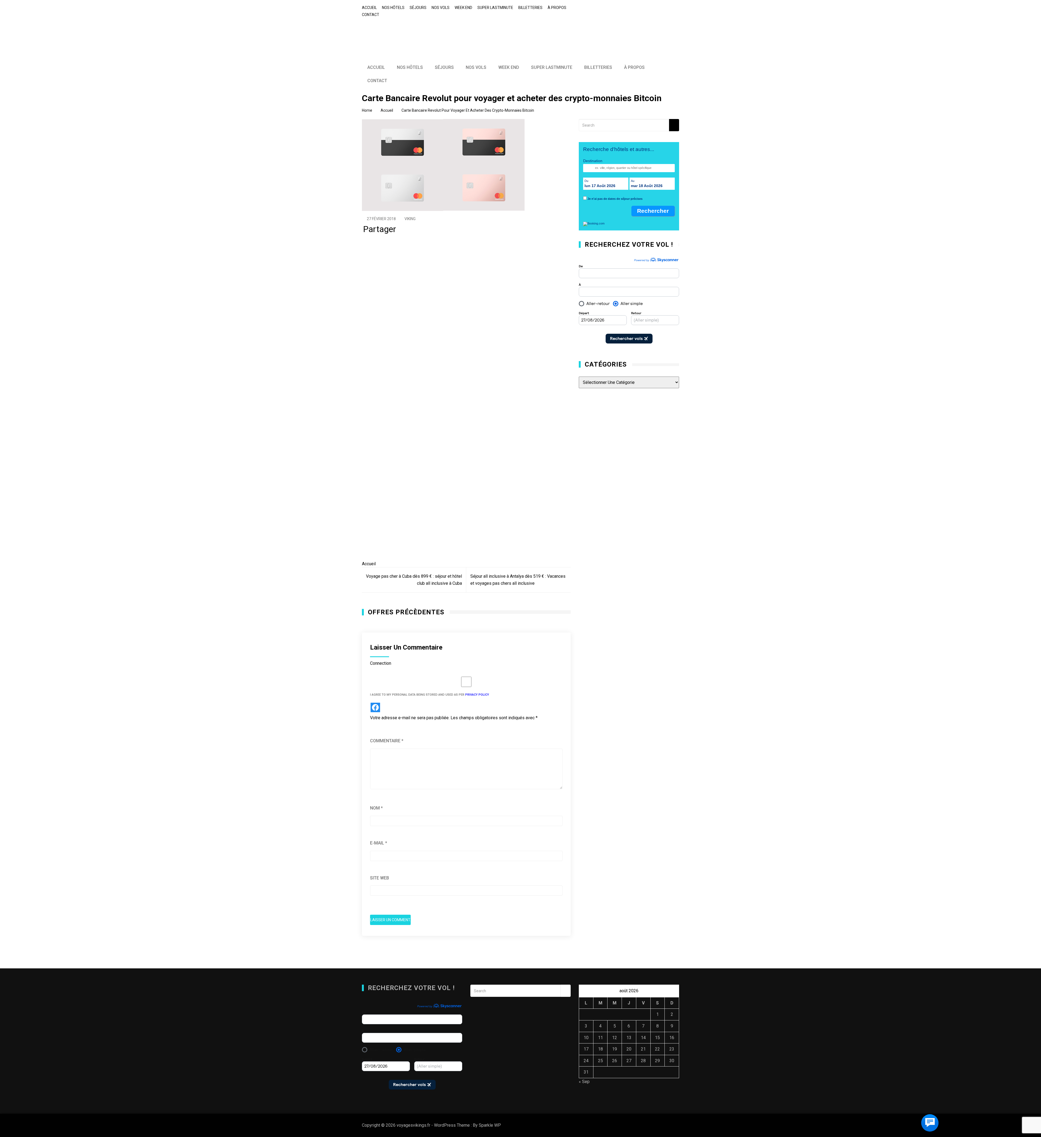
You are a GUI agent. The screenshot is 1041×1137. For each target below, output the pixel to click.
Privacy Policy (477, 694)
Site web (379, 878)
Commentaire (386, 740)
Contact (370, 14)
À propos (557, 7)
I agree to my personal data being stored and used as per (429, 694)
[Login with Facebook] (375, 707)
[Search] (674, 125)
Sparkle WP (490, 1125)
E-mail (378, 843)
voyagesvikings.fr (400, 32)
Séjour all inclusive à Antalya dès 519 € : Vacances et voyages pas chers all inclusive (518, 580)
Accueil (369, 7)
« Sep (584, 1081)
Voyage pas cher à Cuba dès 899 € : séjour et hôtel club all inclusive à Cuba (414, 580)
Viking (410, 219)
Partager (379, 230)
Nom (376, 808)
